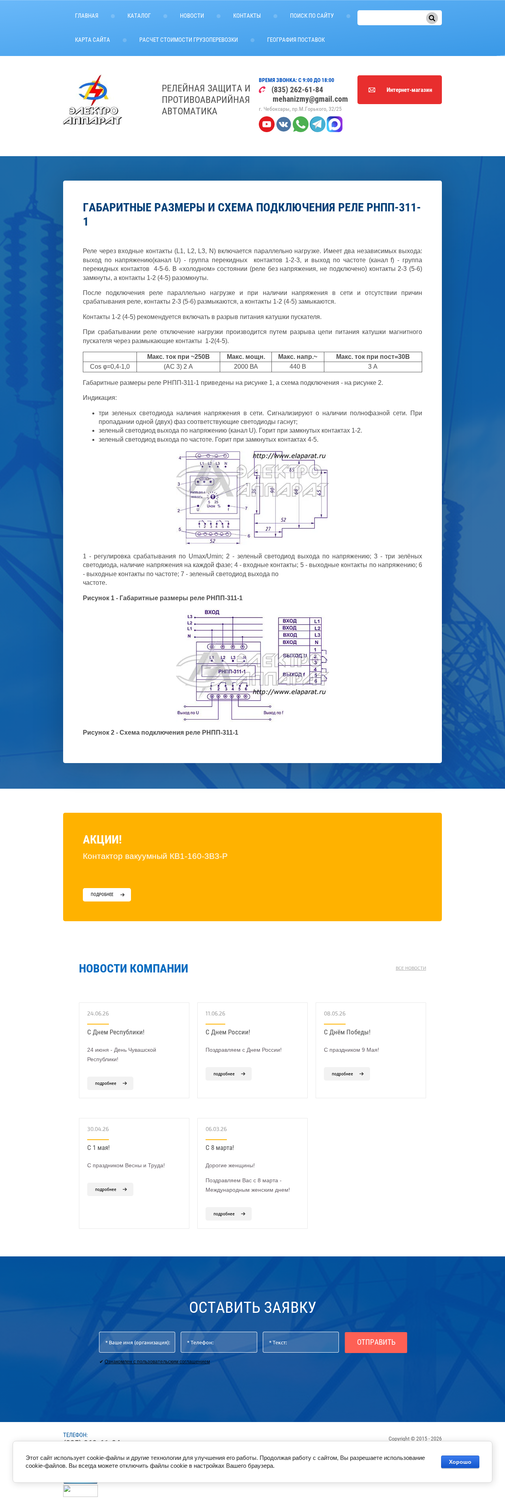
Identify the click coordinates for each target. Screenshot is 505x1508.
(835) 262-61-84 (297, 89)
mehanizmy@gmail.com (310, 99)
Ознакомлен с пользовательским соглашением (157, 1361)
